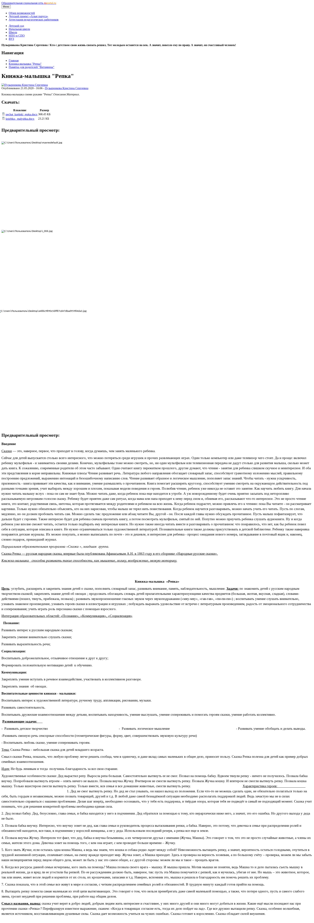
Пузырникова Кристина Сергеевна (66, 88)
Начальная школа (19, 29)
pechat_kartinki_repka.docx (21, 114)
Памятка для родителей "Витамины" (31, 67)
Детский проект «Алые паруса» (28, 16)
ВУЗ (11, 38)
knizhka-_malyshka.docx (20, 118)
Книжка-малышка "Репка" (25, 63)
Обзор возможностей (22, 13)
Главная (14, 60)
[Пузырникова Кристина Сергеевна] (24, 84)
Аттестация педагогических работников (34, 19)
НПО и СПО (17, 35)
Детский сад (16, 25)
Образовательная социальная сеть (28, 3)
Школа (13, 32)
